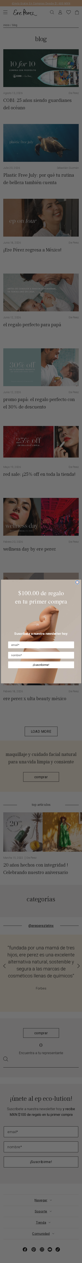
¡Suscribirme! (41, 664)
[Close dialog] (77, 582)
